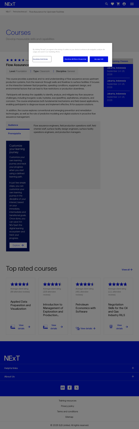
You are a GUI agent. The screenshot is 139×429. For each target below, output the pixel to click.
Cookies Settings (40, 59)
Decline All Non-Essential (75, 59)
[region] (70, 55)
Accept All (98, 59)
